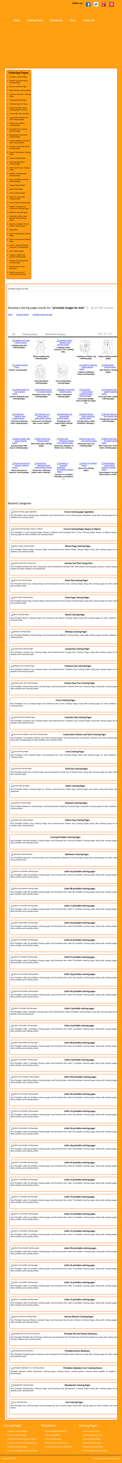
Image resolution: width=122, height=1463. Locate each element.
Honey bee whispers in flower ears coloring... (63, 447)
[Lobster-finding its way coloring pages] (19, 392)
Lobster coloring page (18, 370)
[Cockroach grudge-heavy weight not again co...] (86, 393)
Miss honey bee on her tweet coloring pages (108, 447)
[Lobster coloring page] (19, 366)
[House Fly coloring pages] (86, 464)
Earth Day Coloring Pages (76, 769)
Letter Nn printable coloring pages (80, 1094)
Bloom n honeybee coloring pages (64, 396)
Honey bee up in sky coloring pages (86, 445)
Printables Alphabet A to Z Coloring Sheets (82, 1368)
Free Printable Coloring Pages (95, 1451)
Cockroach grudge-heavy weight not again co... (86, 401)
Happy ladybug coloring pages (108, 357)
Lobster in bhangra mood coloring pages (86, 373)
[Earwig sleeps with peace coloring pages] (19, 441)
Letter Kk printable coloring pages (79, 1043)
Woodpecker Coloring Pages (77, 1385)
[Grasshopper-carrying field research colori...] (108, 466)
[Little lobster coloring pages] (108, 366)
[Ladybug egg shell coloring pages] (19, 341)
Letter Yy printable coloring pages (79, 1283)
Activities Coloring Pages (18, 77)
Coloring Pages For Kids (93, 1435)
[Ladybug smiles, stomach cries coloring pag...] (64, 342)
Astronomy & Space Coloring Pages (21, 1439)
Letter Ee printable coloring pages (79, 940)
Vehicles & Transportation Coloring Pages (19, 262)
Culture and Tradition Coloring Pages (17, 124)
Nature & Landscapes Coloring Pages (17, 198)
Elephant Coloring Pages (76, 803)
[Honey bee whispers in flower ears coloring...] (64, 441)
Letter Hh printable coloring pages (79, 991)
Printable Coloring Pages (93, 1447)
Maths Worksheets (16, 189)
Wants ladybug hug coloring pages (41, 357)
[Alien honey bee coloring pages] (41, 440)
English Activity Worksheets (56, 1431)
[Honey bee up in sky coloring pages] (86, 440)
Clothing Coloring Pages (18, 100)
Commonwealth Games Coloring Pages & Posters (19, 109)
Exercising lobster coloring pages (63, 382)
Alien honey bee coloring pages (41, 445)
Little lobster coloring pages (108, 371)
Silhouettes (14, 230)
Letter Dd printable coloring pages (79, 923)
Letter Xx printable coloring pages (79, 1265)
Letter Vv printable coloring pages (79, 1231)
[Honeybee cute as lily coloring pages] (41, 391)
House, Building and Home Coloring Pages (19, 180)
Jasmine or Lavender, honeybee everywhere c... (63, 476)
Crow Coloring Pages (74, 752)
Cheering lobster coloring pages (41, 382)
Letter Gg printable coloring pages (79, 974)
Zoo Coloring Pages (74, 1402)
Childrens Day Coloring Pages (78, 666)
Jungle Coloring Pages (17, 185)
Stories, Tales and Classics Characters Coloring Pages (19, 246)
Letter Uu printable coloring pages (80, 1214)
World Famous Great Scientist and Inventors (18, 273)
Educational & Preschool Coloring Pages (18, 136)
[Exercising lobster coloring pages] (64, 371)
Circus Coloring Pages (65, 700)
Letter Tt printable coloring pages (79, 1197)
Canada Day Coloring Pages (77, 649)
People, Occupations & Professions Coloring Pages (19, 207)
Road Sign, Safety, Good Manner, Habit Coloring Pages (18, 218)
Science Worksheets (53, 1439)
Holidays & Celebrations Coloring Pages (18, 175)
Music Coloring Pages (17, 193)
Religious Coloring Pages (18, 212)
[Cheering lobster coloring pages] (41, 371)
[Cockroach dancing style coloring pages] (19, 416)
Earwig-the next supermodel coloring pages (63, 423)
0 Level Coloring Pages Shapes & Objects (82, 529)
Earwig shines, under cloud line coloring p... (86, 422)
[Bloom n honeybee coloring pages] (64, 391)
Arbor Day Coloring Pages (76, 580)
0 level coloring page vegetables (79, 512)
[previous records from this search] (115, 334)
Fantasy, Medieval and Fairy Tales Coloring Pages (20, 142)
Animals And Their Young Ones (79, 563)
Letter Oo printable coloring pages (80, 1111)
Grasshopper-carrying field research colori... (108, 473)
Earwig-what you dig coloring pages (108, 420)
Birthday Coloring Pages (76, 632)
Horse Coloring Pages (92, 1439)
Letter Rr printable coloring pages (79, 1163)
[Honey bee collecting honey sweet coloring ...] (41, 465)
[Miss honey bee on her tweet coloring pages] (108, 441)
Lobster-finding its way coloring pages (19, 398)
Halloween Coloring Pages (77, 854)
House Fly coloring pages (86, 469)
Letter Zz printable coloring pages (79, 1300)
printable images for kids (42, 315)
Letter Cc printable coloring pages (79, 906)
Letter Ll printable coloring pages (79, 1060)
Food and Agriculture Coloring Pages (17, 163)
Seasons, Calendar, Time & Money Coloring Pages (19, 225)
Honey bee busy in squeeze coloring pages (19, 471)
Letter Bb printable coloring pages (79, 889)
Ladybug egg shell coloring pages (19, 346)
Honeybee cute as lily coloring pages (41, 396)
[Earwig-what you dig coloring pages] (108, 415)
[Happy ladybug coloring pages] (108, 347)
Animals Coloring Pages (18, 87)
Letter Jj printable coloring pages (79, 1026)
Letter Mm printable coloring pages (80, 1077)
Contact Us (88, 20)
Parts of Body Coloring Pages (20, 203)
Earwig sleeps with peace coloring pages (19, 447)
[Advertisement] (61, 45)
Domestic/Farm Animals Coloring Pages (18, 130)
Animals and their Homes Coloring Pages (19, 82)
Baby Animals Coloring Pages (20, 90)
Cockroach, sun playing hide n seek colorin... (41, 422)
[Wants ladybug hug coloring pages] (41, 347)
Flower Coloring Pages (18, 158)
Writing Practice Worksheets (56, 1443)
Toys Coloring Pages (17, 251)
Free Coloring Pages (91, 1431)
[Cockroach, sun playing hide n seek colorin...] (41, 416)
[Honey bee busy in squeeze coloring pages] (19, 465)
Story (73, 20)
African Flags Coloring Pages (78, 546)
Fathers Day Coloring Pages (77, 820)
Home (28, 9)
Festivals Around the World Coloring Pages (19, 147)
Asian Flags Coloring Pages (77, 598)
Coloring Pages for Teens (18, 104)
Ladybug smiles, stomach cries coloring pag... (63, 349)
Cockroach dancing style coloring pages (19, 422)
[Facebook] (88, 4)
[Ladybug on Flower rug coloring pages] (86, 347)
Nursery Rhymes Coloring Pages (78, 1317)
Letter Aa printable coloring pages (79, 872)
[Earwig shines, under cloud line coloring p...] (86, 416)
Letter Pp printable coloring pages (79, 1128)
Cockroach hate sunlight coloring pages (108, 398)
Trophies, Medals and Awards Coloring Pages (18, 256)
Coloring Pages (35, 20)
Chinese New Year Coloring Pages (79, 683)
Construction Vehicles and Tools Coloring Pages (19, 118)
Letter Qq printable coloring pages (80, 1146)
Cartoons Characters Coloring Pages (22, 1443)
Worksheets (56, 20)
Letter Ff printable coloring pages (79, 957)
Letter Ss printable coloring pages (79, 1180)
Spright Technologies (111, 1458)
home (10, 315)
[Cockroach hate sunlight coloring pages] (108, 392)
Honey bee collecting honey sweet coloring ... (41, 471)
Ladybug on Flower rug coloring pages (86, 357)
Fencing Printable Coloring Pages (65, 837)
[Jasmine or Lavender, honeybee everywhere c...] (64, 467)
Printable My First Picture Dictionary (80, 1334)
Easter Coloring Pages (75, 786)
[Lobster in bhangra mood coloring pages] (86, 367)
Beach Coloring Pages (75, 615)
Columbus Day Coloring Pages (78, 717)
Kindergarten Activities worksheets (59, 1447)
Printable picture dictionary (77, 1351)
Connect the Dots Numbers (19, 114)
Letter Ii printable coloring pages (79, 1009)
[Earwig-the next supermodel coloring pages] (64, 416)
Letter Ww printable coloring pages (80, 1248)
